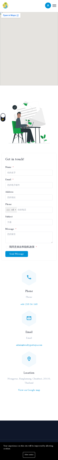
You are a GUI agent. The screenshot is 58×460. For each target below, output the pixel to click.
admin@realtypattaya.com (29, 345)
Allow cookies (29, 454)
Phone (8, 204)
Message (10, 229)
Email (8, 179)
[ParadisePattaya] (5, 5)
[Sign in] (48, 5)
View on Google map (29, 390)
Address (9, 192)
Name (8, 167)
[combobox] (11, 210)
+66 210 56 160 (29, 304)
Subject (9, 217)
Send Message (17, 254)
